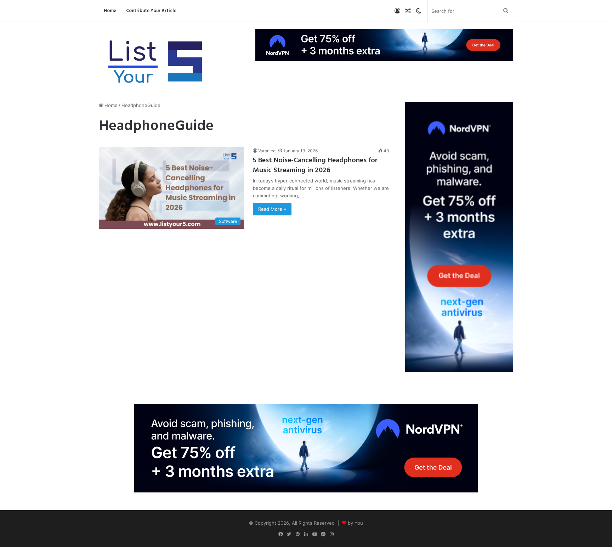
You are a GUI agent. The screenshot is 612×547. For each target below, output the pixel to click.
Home (110, 11)
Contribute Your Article (151, 11)
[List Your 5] (155, 62)
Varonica (267, 150)
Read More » (272, 209)
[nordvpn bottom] (306, 447)
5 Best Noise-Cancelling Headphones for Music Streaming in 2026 (315, 165)
